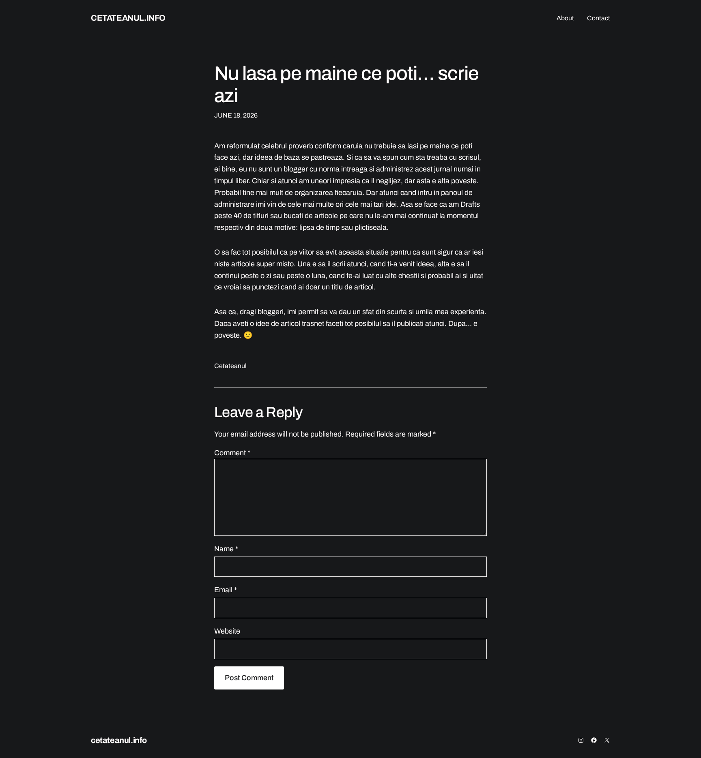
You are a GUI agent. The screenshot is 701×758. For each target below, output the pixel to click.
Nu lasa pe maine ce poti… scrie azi (346, 84)
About (565, 18)
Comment (232, 453)
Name (226, 549)
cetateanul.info (128, 17)
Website (227, 631)
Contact (598, 18)
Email (225, 590)
